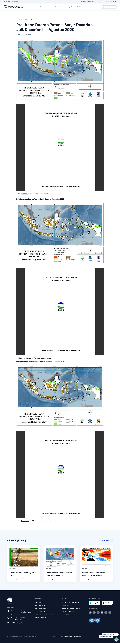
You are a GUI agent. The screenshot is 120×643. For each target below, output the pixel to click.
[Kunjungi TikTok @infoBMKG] (105, 612)
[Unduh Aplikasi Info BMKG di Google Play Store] (94, 603)
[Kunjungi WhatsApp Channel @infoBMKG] (109, 612)
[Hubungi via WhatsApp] (116, 639)
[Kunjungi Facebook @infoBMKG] (94, 612)
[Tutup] (117, 634)
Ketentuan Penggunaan (66, 636)
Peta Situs (55, 636)
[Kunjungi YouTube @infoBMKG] (90, 612)
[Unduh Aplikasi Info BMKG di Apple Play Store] (107, 603)
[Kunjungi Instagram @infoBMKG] (102, 612)
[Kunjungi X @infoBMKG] (98, 612)
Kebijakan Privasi (77, 636)
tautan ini (24, 194)
